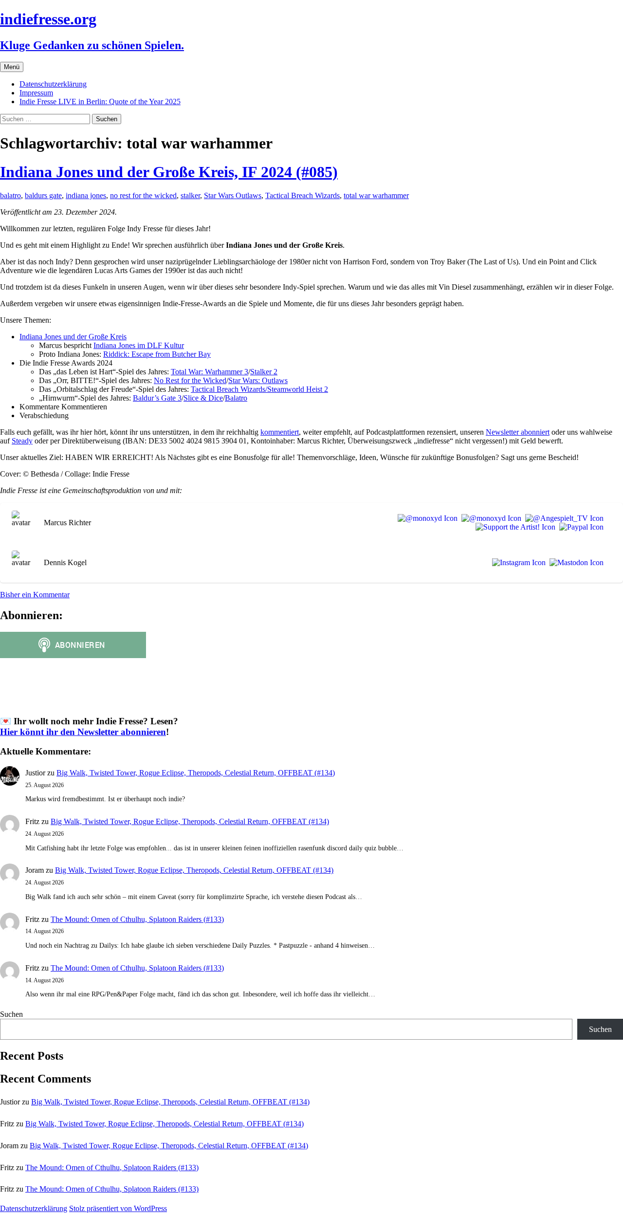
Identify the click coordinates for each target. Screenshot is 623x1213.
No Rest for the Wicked (190, 380)
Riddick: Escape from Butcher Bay (157, 354)
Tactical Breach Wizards (302, 195)
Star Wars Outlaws (232, 195)
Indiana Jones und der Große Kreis (73, 336)
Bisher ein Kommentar (35, 594)
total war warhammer (376, 195)
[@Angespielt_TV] (562, 518)
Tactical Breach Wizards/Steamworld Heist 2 (259, 389)
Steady (22, 441)
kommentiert (279, 432)
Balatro (236, 398)
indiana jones (86, 195)
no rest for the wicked (143, 195)
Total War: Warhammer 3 (209, 372)
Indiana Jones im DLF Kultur (138, 345)
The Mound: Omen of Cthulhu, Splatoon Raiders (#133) (137, 919)
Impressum (36, 93)
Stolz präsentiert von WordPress (118, 1208)
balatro (10, 195)
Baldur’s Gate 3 (157, 398)
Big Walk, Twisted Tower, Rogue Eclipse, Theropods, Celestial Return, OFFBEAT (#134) (195, 773)
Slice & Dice (203, 398)
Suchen (11, 1014)
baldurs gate (43, 195)
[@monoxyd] (426, 518)
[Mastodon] (575, 562)
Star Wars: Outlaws (258, 380)
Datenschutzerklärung (53, 84)
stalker (190, 195)
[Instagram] (517, 562)
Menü (11, 67)
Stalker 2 (263, 372)
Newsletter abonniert (518, 432)
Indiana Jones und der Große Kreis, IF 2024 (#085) (169, 172)
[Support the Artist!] (513, 527)
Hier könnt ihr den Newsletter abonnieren (83, 732)
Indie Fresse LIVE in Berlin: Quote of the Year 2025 (100, 101)
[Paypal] (579, 527)
